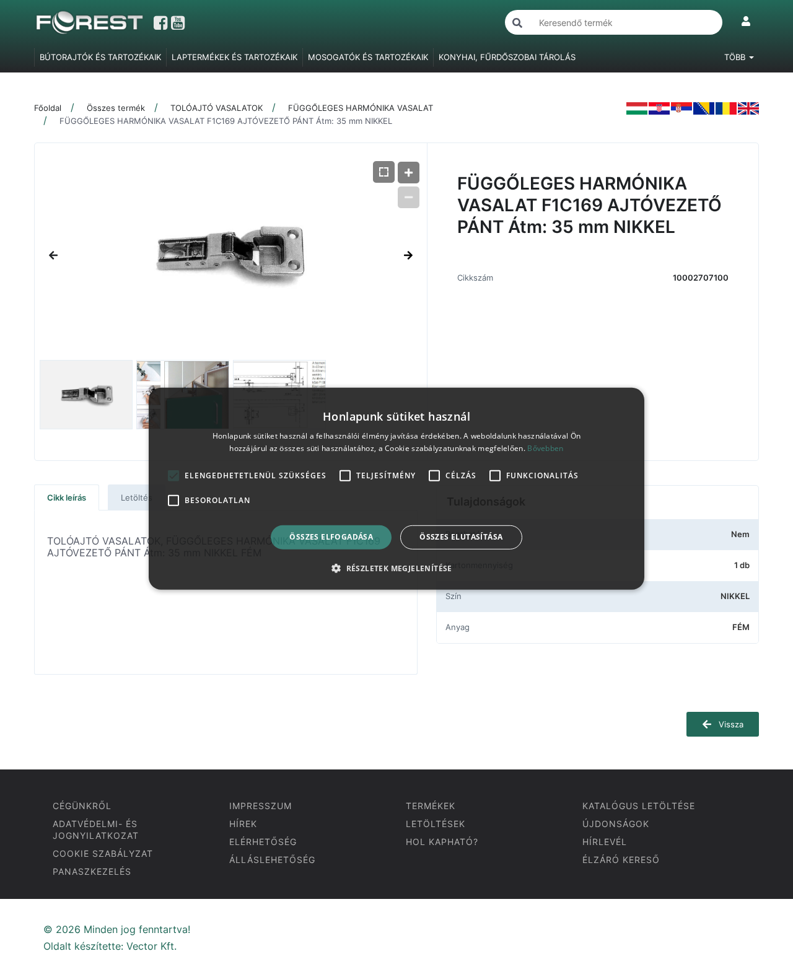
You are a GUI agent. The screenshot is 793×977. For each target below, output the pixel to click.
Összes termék (116, 108)
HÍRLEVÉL (604, 841)
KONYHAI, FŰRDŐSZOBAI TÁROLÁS (507, 57)
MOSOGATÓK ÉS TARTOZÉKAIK (368, 57)
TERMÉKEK (430, 805)
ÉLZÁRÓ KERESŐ (621, 859)
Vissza (729, 724)
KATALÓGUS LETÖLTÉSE (638, 805)
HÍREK (243, 823)
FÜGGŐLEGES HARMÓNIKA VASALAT (360, 108)
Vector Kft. (151, 946)
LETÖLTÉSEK (435, 823)
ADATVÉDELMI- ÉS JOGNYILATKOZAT (96, 829)
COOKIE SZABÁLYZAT (103, 853)
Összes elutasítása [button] (460, 537)
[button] (396, 568)
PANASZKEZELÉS (92, 871)
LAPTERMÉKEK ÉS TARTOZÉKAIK (234, 57)
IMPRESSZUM (260, 805)
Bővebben (545, 448)
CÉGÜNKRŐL (82, 805)
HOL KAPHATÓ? (442, 841)
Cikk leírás (66, 497)
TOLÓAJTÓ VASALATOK (216, 108)
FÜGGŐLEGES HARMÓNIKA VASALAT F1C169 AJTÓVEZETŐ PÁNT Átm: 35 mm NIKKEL (225, 121)
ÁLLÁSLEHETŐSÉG (272, 859)
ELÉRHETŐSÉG (263, 841)
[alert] (396, 488)
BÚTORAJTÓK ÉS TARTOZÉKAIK (100, 57)
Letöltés (136, 497)
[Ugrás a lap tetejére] (755, 902)
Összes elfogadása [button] (331, 537)
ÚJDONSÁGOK (615, 823)
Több (736, 57)
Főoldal (47, 108)
